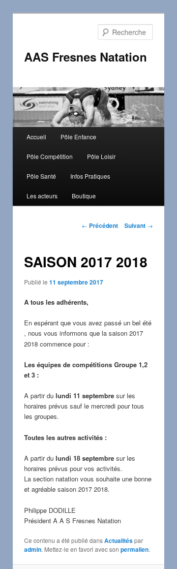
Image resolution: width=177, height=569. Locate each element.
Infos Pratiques (90, 176)
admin (32, 549)
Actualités (118, 540)
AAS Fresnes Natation (85, 56)
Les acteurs (42, 195)
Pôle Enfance (78, 136)
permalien (134, 549)
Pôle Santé (41, 176)
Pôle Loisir (101, 156)
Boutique (84, 195)
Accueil (36, 136)
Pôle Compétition (50, 156)
